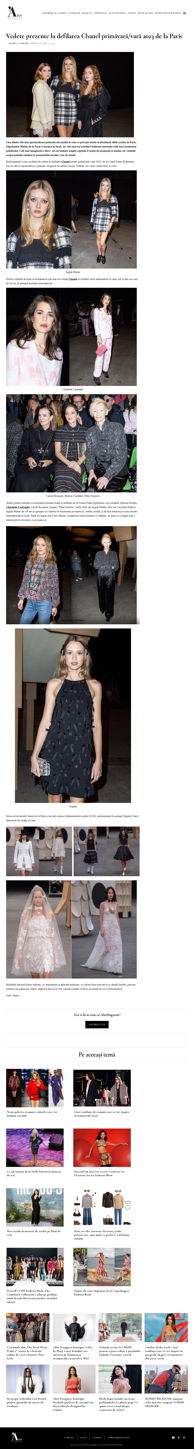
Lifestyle (100, 13)
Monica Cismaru (19, 43)
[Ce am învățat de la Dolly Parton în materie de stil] (39, 1148)
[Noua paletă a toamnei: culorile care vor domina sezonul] (39, 1088)
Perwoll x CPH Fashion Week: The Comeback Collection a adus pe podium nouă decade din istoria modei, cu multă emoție (32, 1296)
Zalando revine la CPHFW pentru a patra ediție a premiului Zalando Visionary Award (119, 1351)
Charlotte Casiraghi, (18, 507)
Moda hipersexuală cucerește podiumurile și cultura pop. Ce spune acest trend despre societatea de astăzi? (118, 1404)
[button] (185, 13)
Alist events (117, 13)
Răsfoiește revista (168, 13)
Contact (69, 1437)
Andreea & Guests (54, 13)
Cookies (97, 1437)
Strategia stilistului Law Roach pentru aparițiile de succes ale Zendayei (26, 1402)
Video (132, 13)
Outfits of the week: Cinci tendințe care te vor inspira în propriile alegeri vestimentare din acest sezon (164, 1353)
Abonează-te (97, 1024)
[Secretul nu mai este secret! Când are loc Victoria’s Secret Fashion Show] (106, 1148)
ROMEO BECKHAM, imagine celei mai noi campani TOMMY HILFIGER (165, 1402)
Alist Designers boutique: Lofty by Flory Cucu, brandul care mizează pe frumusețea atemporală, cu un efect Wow (72, 1353)
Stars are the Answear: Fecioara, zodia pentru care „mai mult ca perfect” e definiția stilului (102, 1234)
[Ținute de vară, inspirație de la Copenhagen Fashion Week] (106, 1267)
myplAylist (145, 13)
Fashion (74, 13)
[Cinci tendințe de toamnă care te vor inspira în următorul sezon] (106, 1088)
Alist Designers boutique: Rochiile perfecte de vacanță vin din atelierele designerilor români (73, 1404)
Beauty (87, 13)
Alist (83, 1437)
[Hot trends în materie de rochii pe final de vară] (39, 1207)
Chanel (65, 161)
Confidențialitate (119, 1437)
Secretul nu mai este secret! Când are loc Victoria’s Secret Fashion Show (99, 1173)
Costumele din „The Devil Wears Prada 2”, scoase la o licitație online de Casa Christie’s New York (27, 1353)
